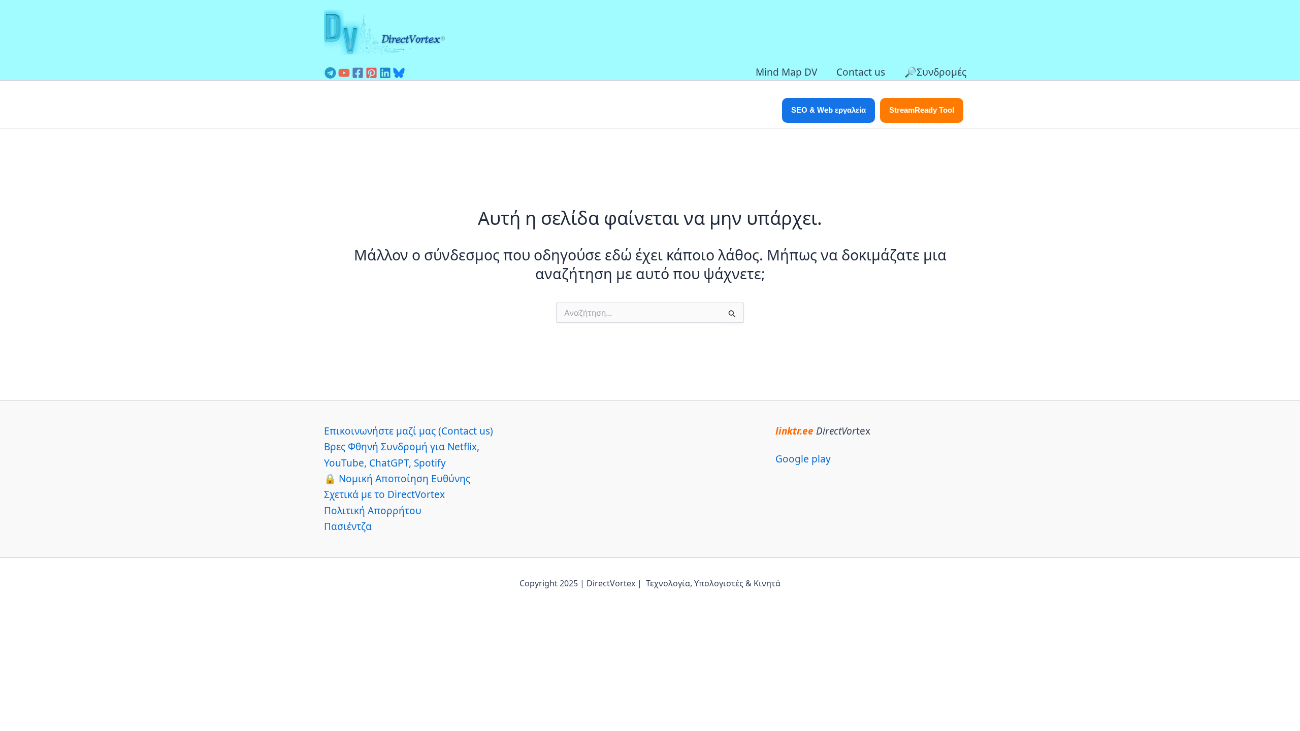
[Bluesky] (399, 73)
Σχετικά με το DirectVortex (384, 494)
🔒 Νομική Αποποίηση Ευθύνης (397, 478)
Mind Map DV (786, 72)
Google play (803, 459)
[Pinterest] (371, 73)
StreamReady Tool (921, 110)
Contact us (860, 72)
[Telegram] (330, 73)
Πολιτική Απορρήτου (372, 510)
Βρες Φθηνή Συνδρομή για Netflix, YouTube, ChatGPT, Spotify (401, 454)
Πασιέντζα (348, 526)
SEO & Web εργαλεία (828, 110)
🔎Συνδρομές (935, 72)
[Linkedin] (385, 73)
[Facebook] (357, 73)
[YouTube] (344, 73)
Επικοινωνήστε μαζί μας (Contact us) (408, 431)
